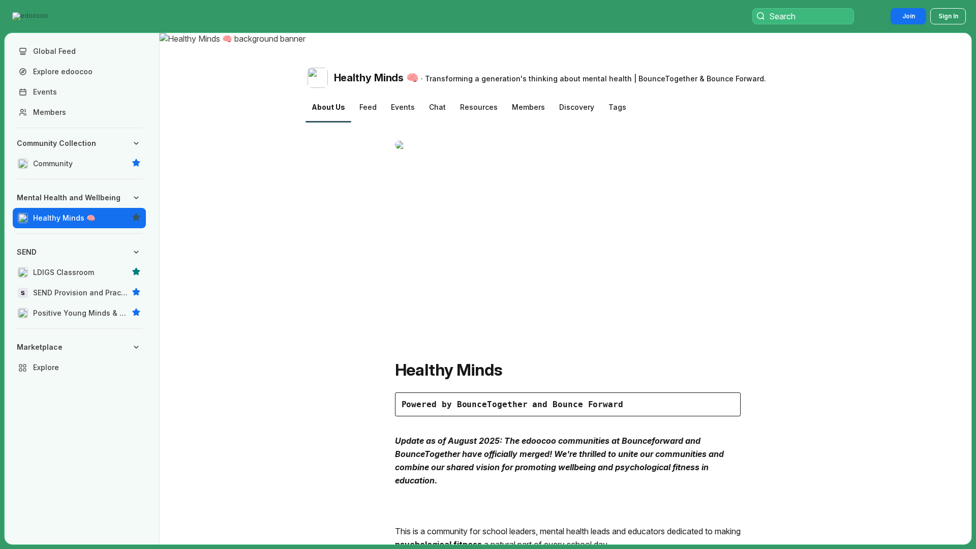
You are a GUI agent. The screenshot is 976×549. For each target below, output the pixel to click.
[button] (31, 16)
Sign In (948, 16)
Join (908, 16)
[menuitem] (79, 153)
